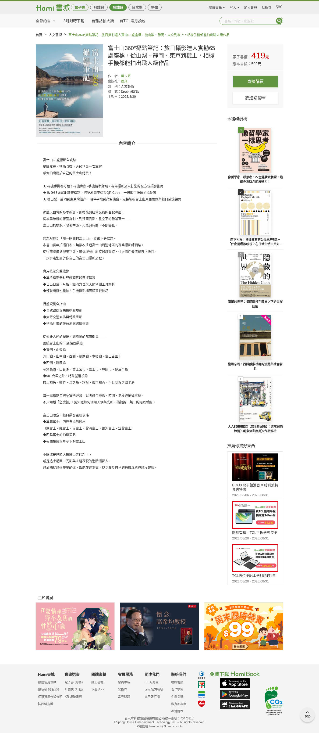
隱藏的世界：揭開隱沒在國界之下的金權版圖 (255, 304)
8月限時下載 (74, 21)
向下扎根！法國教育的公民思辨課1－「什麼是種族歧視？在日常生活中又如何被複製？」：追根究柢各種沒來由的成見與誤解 (255, 242)
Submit (279, 21)
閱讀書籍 (215, 7)
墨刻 (124, 81)
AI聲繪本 (177, 711)
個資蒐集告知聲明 (50, 696)
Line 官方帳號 (154, 689)
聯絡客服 (177, 682)
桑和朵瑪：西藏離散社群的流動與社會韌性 (255, 366)
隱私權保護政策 (48, 689)
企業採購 (177, 696)
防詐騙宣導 (45, 704)
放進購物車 (255, 98)
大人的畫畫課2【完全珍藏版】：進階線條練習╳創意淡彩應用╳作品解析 (255, 429)
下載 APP (98, 689)
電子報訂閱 (152, 696)
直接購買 (255, 81)
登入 (233, 7)
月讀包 (99, 7)
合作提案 (177, 689)
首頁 (39, 35)
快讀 (154, 7)
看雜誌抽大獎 (103, 21)
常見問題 (124, 696)
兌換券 (266, 7)
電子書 (79, 7)
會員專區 (124, 682)
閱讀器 (118, 7)
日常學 (137, 7)
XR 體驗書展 (73, 696)
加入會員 (250, 7)
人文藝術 (55, 35)
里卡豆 (126, 76)
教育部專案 (178, 704)
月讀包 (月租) (74, 689)
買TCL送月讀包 (132, 21)
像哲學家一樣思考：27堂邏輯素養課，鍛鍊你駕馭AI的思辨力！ (255, 179)
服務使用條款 (47, 682)
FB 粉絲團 (152, 682)
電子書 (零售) (74, 682)
